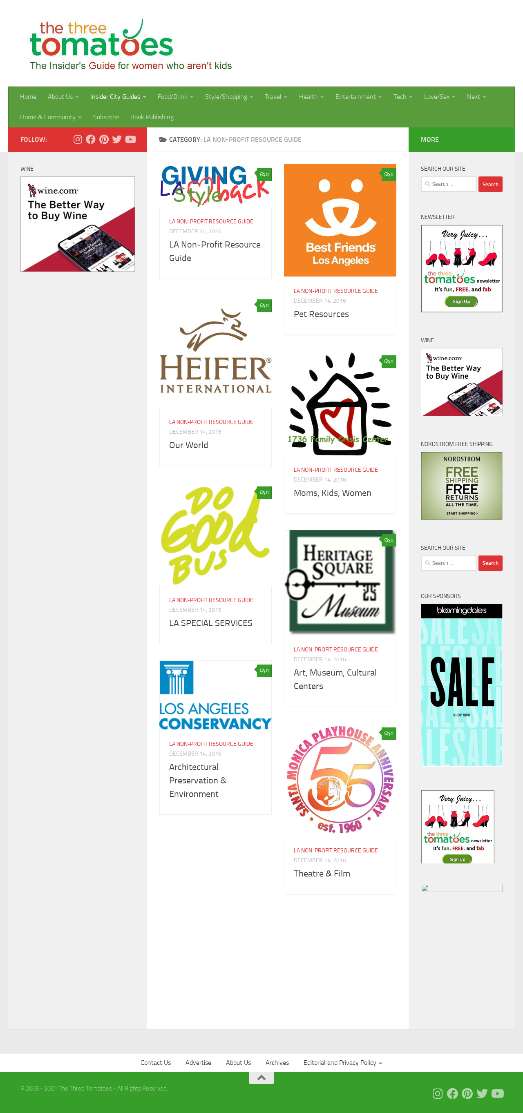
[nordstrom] (462, 518)
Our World (188, 445)
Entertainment (355, 96)
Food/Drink (173, 96)
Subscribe (106, 117)
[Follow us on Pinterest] (104, 139)
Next (473, 96)
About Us (60, 96)
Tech (400, 96)
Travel (273, 96)
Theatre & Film (322, 873)
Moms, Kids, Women (332, 493)
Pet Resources (321, 314)
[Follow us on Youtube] (130, 139)
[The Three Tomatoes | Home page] (127, 43)
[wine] (77, 269)
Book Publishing (152, 117)
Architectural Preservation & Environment (197, 780)
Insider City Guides (115, 96)
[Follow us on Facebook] (91, 139)
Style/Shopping (226, 96)
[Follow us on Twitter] (117, 139)
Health (308, 96)
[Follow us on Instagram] (78, 139)
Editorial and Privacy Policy (340, 1062)
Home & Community (48, 117)
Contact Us (156, 1062)
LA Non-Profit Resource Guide (211, 221)
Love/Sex (436, 96)
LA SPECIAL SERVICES (213, 623)
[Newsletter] (462, 310)
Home (28, 96)
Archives (277, 1062)
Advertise (198, 1062)
